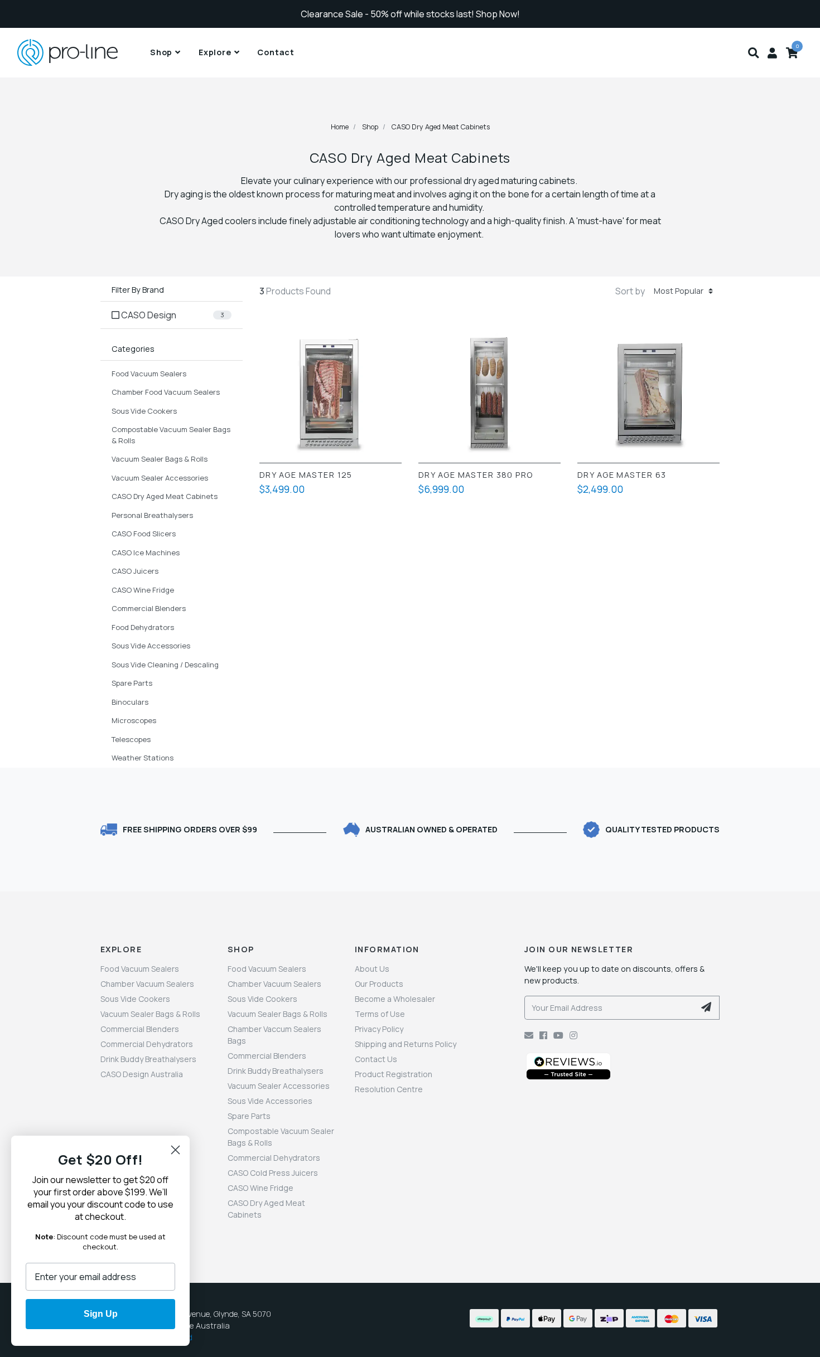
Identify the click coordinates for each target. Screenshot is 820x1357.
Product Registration (393, 1074)
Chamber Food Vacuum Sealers (166, 392)
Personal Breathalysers (152, 515)
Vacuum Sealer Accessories (160, 478)
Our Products (379, 983)
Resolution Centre (389, 1089)
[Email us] (528, 1035)
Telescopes (131, 739)
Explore (215, 52)
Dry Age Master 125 (306, 475)
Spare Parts (132, 683)
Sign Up (101, 1314)
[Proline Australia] (81, 52)
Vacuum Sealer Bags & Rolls (160, 459)
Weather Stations (142, 758)
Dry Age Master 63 (621, 475)
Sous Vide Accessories (151, 646)
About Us (372, 968)
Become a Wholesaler (395, 998)
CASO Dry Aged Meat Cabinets (165, 496)
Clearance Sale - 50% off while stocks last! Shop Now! (410, 14)
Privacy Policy (379, 1029)
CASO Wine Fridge (143, 590)
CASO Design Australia (141, 1074)
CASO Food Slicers (144, 534)
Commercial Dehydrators (146, 1044)
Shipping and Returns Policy (405, 1044)
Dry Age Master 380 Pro (475, 475)
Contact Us (376, 1059)
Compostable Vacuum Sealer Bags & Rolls (171, 434)
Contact (276, 52)
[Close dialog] (175, 1150)
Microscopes (134, 720)
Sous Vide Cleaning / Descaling (165, 665)
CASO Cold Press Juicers (273, 1172)
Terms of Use (380, 1014)
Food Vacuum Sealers (149, 374)
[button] (753, 52)
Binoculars (130, 702)
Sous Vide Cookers (144, 411)
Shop (161, 52)
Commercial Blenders (149, 608)
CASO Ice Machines (146, 552)
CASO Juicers (135, 571)
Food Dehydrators (143, 627)
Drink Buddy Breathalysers (148, 1059)
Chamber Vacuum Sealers (147, 983)
